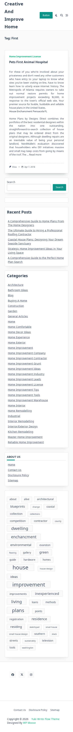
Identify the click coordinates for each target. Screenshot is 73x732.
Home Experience (19, 337)
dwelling (19, 528)
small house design (18, 634)
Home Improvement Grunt (24, 363)
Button (46, 15)
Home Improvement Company (26, 353)
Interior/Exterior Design (23, 426)
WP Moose (29, 723)
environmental (20, 545)
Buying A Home (17, 300)
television (47, 640)
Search (11, 182)
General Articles (18, 316)
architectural (45, 499)
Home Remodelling (20, 410)
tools (12, 647)
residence (39, 619)
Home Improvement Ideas (24, 368)
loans (35, 602)
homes (47, 559)
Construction (16, 306)
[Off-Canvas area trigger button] (67, 15)
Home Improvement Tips (23, 389)
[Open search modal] (61, 15)
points (38, 611)
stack (54, 634)
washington (27, 647)
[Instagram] (31, 674)
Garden (12, 311)
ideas (14, 576)
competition (18, 521)
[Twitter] (22, 674)
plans (18, 610)
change (36, 507)
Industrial (14, 416)
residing (16, 626)
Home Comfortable (19, 327)
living (16, 601)
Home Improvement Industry (26, 374)
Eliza (14, 167)
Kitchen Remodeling (20, 431)
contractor (40, 521)
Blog (10, 295)
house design (46, 568)
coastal (50, 506)
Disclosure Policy (18, 475)
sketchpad (34, 627)
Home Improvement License (25, 56)
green (43, 552)
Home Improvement (20, 348)
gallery (27, 552)
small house (51, 627)
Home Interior (16, 405)
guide (13, 559)
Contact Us (14, 470)
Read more (35, 154)
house (20, 567)
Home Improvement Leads (24, 379)
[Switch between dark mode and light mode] (56, 15)
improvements (18, 594)
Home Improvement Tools (24, 395)
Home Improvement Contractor (27, 358)
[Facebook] (12, 674)
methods (50, 602)
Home (11, 321)
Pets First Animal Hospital (28, 62)
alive (26, 499)
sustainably (30, 640)
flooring (12, 552)
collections (35, 514)
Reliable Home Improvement (26, 442)
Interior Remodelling (21, 421)
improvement (28, 584)
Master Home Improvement (25, 437)
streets (14, 640)
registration (16, 619)
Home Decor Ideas (19, 332)
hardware (29, 559)
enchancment (23, 536)
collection (16, 513)
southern (39, 634)
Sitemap (13, 480)
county (58, 521)
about (13, 499)
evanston (44, 545)
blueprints (17, 506)
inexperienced (47, 593)
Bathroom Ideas (18, 290)
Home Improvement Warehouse (28, 400)
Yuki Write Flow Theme (45, 719)
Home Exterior (17, 342)
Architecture (15, 285)
